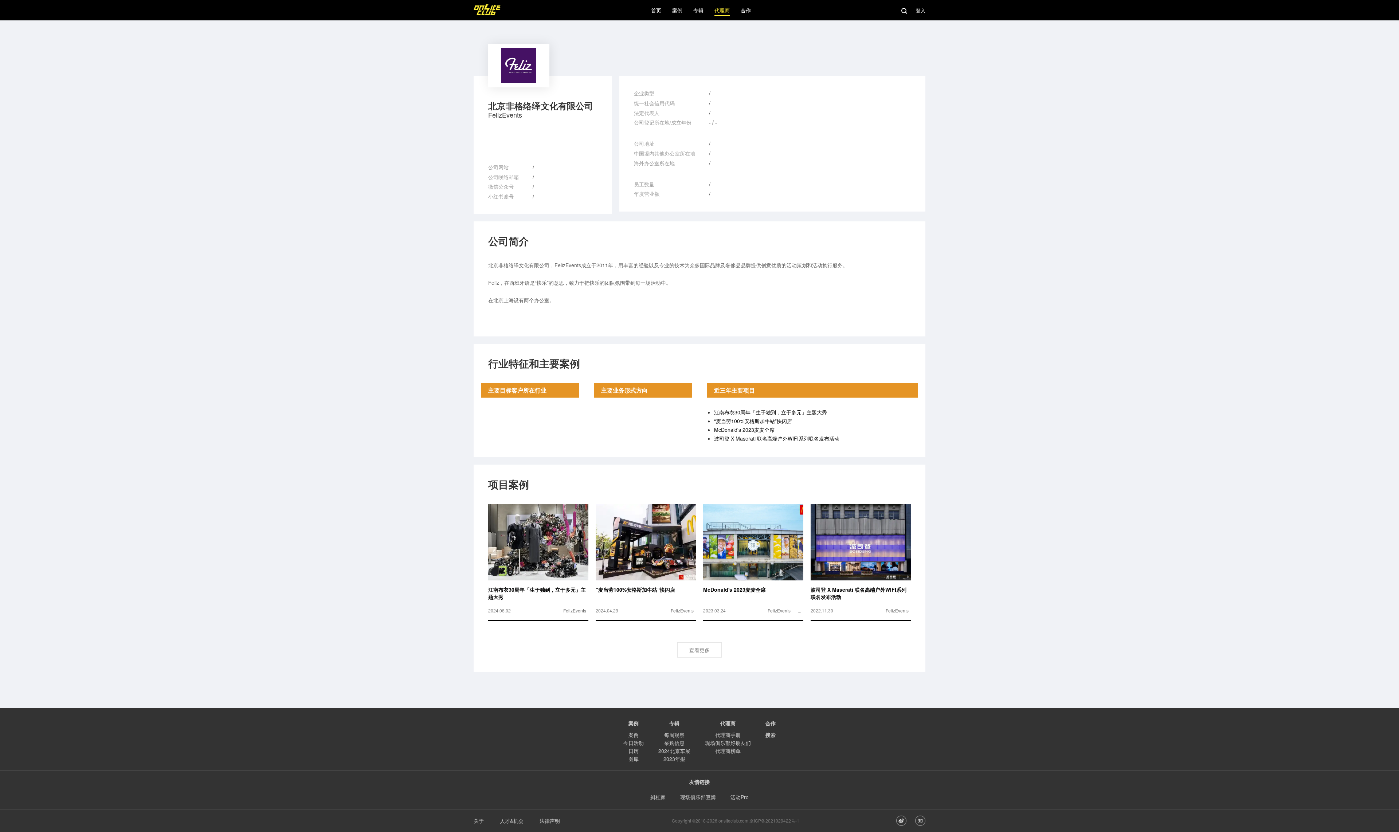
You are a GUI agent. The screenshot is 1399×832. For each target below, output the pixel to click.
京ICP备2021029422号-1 (774, 820)
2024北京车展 (674, 750)
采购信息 (674, 742)
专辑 (674, 723)
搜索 (770, 734)
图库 (633, 758)
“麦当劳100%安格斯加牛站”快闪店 (753, 421)
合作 (770, 723)
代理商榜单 (728, 750)
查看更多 (699, 650)
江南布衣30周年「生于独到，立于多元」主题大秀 (770, 412)
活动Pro (739, 797)
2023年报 (674, 758)
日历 (633, 750)
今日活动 (633, 742)
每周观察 (674, 734)
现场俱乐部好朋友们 (728, 742)
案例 (633, 734)
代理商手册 (728, 734)
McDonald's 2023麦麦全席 (744, 429)
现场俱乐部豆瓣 (698, 797)
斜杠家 (658, 797)
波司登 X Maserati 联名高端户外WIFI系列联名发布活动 (776, 438)
